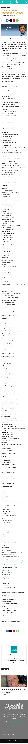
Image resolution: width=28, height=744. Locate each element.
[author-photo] (14, 652)
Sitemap (21, 740)
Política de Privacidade (9, 740)
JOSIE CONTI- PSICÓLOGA (7, 734)
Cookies (17, 740)
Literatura (3, 7)
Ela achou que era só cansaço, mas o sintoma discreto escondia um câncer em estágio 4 (13, 691)
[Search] (26, 2)
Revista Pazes (6, 15)
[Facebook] (7, 20)
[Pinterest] (14, 20)
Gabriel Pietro (4, 694)
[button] (2, 2)
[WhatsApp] (17, 20)
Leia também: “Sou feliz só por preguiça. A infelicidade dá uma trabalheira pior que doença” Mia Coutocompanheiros (14, 562)
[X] (10, 20)
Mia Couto (8, 7)
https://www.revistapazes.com (14, 656)
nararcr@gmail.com (16, 721)
